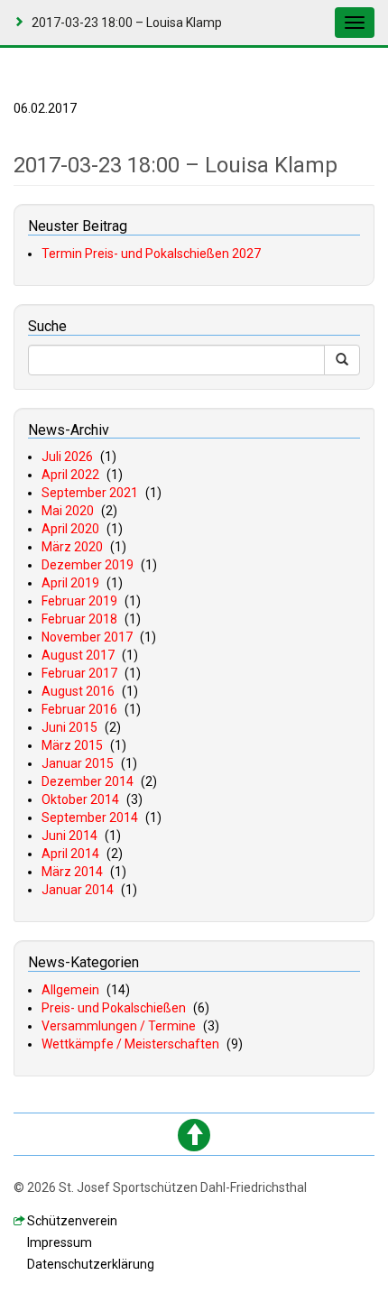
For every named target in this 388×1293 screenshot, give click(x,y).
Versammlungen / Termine (119, 1026)
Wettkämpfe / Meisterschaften (130, 1044)
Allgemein (70, 990)
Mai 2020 (68, 510)
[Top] (194, 1135)
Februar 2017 (79, 673)
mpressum (59, 1242)
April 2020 (70, 529)
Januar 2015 (78, 763)
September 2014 (90, 817)
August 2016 (78, 691)
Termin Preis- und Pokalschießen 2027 (151, 253)
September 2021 (90, 492)
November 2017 (87, 637)
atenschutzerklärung (90, 1264)
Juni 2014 (69, 835)
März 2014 (72, 871)
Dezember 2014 (88, 781)
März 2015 (72, 745)
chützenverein (72, 1221)
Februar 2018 (79, 619)
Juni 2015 (69, 727)
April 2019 (70, 583)
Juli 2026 (67, 456)
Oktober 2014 (80, 799)
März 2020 (72, 547)
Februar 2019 (79, 601)
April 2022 (70, 474)
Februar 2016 (79, 709)
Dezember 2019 (88, 565)
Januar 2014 (78, 889)
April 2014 (70, 853)
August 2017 (78, 655)
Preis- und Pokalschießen (114, 1008)
